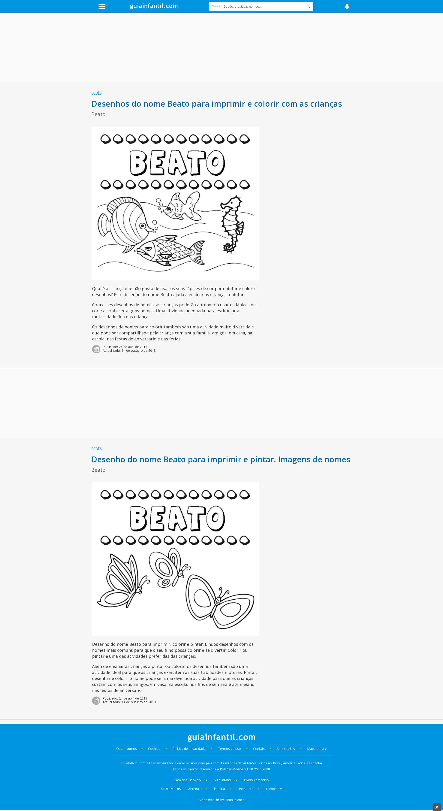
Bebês (96, 93)
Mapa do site (317, 748)
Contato (259, 748)
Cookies (154, 748)
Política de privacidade (189, 748)
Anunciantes (286, 748)
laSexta (219, 789)
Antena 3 (195, 789)
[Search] (308, 6)
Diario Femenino (256, 780)
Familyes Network (187, 780)
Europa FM (274, 789)
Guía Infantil (222, 780)
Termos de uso (229, 748)
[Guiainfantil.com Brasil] (154, 8)
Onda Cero (245, 789)
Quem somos (126, 748)
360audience (234, 800)
